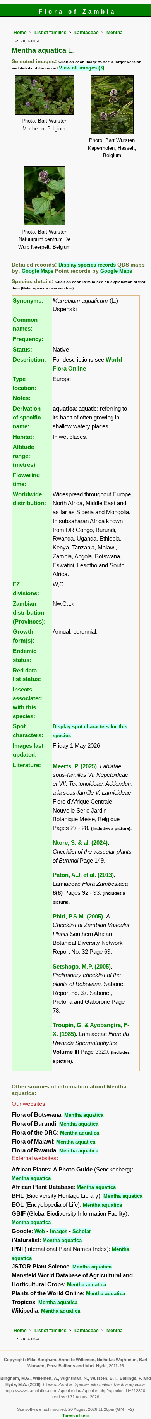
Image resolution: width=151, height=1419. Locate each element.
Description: (29, 359)
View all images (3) (81, 68)
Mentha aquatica (83, 1115)
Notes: (22, 398)
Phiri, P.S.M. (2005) (78, 916)
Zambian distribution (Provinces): (29, 612)
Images (58, 1231)
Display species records (87, 265)
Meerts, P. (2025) (75, 766)
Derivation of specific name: (27, 417)
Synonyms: (28, 300)
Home (20, 32)
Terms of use (75, 1415)
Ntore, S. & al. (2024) (80, 842)
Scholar (81, 1231)
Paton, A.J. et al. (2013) (83, 874)
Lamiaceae (86, 32)
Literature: (27, 765)
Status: (22, 349)
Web (39, 1231)
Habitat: (23, 436)
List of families (50, 32)
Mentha (114, 32)
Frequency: (28, 339)
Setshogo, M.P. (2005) (82, 966)
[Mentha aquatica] (44, 94)
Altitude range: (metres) (24, 456)
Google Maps (37, 271)
